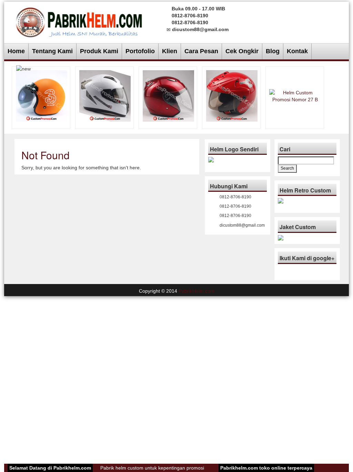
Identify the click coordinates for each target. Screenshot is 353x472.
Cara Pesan (201, 51)
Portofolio (140, 51)
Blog (273, 51)
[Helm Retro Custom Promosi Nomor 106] (41, 95)
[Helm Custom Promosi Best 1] (168, 95)
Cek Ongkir (242, 51)
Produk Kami (99, 51)
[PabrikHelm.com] (78, 20)
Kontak (297, 51)
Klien (169, 51)
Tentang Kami (52, 51)
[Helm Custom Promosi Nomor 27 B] (295, 95)
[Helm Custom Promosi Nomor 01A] (232, 95)
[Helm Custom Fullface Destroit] (105, 95)
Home (16, 51)
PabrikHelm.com (196, 291)
